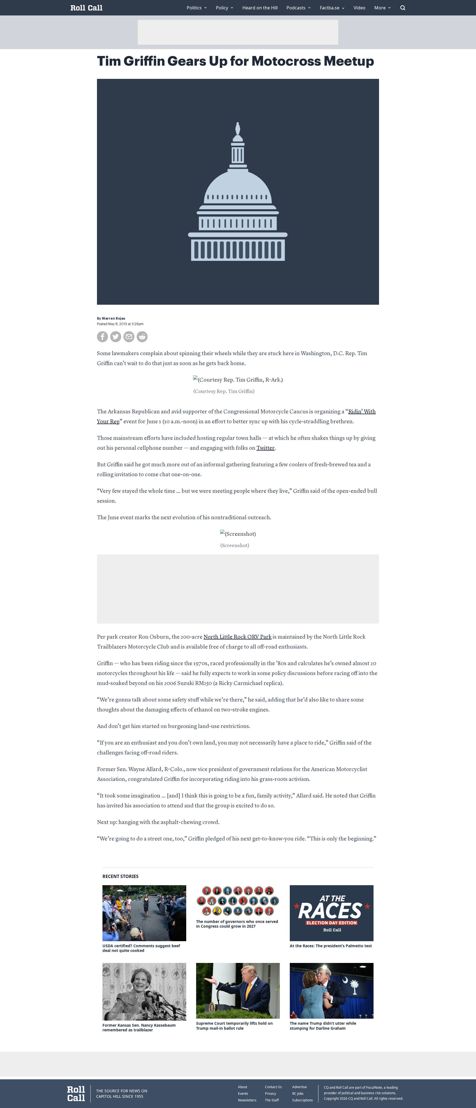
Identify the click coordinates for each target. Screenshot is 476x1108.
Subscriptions (302, 1100)
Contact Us (273, 1087)
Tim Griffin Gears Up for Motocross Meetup (235, 61)
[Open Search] (402, 7)
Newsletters (247, 1100)
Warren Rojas (113, 318)
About (242, 1087)
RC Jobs (298, 1093)
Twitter (265, 448)
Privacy (270, 1093)
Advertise (299, 1087)
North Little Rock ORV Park (238, 637)
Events (243, 1093)
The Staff (272, 1100)
